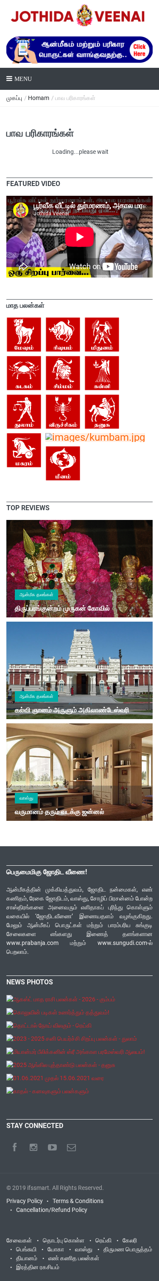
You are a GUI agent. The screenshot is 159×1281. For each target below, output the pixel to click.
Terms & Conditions (78, 1201)
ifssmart (38, 1187)
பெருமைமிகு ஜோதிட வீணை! (46, 872)
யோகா (55, 1249)
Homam (38, 97)
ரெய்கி (103, 1240)
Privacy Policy (24, 1201)
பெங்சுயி (26, 1249)
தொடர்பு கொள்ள (63, 1240)
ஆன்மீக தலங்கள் (36, 594)
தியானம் (26, 1258)
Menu (23, 79)
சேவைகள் (19, 1240)
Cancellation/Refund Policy (51, 1209)
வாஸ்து (26, 798)
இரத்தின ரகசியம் (37, 1267)
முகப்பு (14, 97)
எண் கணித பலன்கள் (73, 1258)
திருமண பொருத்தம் (127, 1249)
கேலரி (130, 1240)
